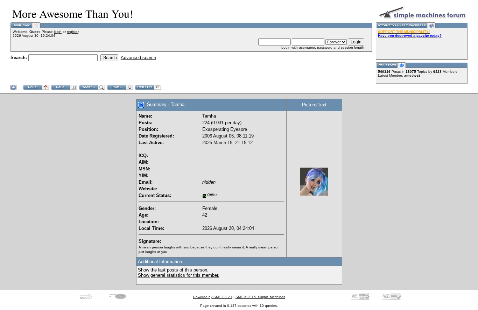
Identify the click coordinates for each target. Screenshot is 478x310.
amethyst (412, 75)
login (58, 32)
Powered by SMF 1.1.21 (212, 297)
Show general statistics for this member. (178, 275)
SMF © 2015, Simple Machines (260, 297)
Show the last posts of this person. (173, 270)
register (72, 32)
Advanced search (138, 57)
